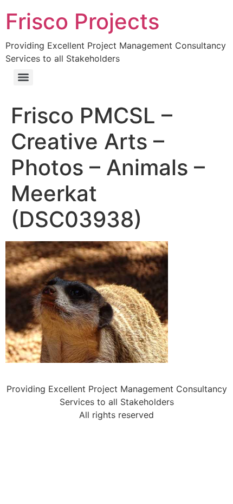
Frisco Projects (82, 21)
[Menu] (23, 77)
